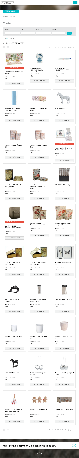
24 (16, 43)
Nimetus (39, 30)
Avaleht (5, 17)
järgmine (71, 47)
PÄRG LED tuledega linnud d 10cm (39, 374)
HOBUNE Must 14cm (12, 373)
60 (22, 43)
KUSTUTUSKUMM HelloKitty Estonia (36, 70)
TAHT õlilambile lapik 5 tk (64, 299)
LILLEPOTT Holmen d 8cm (14, 336)
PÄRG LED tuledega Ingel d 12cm (64, 374)
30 (19, 43)
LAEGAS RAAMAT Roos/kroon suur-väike (38, 224)
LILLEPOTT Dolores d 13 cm (63, 337)
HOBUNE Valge (60, 109)
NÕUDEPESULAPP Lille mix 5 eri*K (14, 73)
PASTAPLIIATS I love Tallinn (62, 70)
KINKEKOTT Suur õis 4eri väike (39, 109)
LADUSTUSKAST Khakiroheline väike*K (13, 227)
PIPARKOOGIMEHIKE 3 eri (38, 410)
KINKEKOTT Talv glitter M (64, 410)
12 (13, 43)
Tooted (12, 17)
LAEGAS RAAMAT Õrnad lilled (13, 146)
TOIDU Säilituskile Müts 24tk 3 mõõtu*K (63, 149)
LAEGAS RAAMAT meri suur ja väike (12, 263)
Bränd (54, 30)
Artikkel (7, 30)
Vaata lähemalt (14, 84)
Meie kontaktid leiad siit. (32, 445)
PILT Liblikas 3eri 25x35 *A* (63, 263)
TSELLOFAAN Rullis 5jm (63, 185)
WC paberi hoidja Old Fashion (12, 300)
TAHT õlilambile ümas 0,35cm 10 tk (38, 300)
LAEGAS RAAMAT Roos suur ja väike (62, 224)
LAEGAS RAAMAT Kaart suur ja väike (38, 263)
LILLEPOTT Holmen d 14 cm (38, 337)
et (68, 3)
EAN (22, 30)
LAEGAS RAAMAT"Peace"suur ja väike (38, 186)
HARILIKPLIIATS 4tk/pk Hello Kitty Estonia (12, 109)
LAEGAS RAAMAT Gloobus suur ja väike (14, 186)
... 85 (65, 47)
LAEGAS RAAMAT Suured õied (38, 146)
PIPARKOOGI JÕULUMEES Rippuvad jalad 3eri (13, 410)
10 (62, 47)
